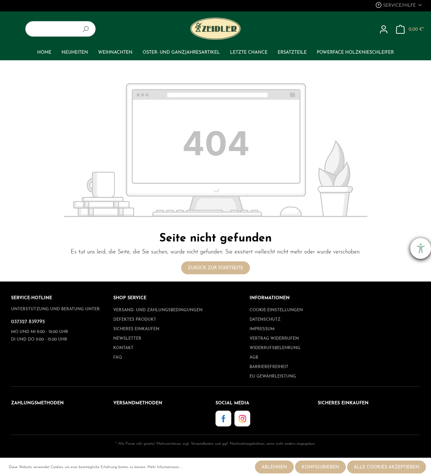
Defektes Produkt (134, 320)
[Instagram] (242, 418)
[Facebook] (223, 418)
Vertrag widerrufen (274, 338)
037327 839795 (28, 321)
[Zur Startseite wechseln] (215, 29)
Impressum (262, 329)
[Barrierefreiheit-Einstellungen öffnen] (420, 248)
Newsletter (127, 338)
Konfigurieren (320, 467)
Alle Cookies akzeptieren (386, 467)
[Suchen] (88, 29)
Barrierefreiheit (269, 367)
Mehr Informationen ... (164, 467)
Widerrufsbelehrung (275, 348)
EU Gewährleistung (273, 376)
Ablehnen (274, 467)
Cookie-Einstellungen (276, 310)
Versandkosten (202, 444)
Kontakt (123, 348)
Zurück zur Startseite (215, 268)
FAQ (117, 357)
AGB (254, 357)
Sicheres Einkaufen (136, 329)
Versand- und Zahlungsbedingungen (158, 310)
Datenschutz (265, 320)
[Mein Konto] (383, 30)
